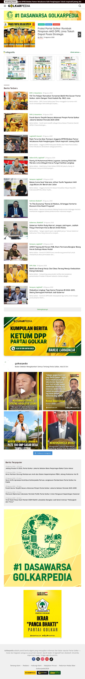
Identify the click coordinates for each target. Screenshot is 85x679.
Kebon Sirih (33, 158)
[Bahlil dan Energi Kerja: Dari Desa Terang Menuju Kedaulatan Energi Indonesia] (16, 273)
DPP (40, 24)
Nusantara (38, 93)
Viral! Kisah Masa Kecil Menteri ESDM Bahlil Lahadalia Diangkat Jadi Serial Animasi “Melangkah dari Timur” (41, 501)
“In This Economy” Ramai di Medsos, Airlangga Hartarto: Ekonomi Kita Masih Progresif (53, 205)
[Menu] (5, 6)
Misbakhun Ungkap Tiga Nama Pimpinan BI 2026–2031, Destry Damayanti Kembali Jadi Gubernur (52, 291)
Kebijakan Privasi (50, 666)
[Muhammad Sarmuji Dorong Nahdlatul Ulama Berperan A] (23, 391)
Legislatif (32, 136)
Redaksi (26, 666)
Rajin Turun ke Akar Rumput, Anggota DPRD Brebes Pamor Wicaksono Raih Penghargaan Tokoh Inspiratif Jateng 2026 (54, 140)
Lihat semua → (75, 52)
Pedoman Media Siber (67, 666)
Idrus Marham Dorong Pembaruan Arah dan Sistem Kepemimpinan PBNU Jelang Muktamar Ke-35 (42, 474)
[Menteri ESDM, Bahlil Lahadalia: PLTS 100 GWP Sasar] (23, 430)
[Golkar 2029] (55, 673)
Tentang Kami (15, 666)
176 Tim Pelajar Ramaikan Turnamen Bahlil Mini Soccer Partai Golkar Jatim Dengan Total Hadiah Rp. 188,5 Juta (55, 97)
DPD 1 (31, 93)
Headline (45, 24)
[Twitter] (38, 659)
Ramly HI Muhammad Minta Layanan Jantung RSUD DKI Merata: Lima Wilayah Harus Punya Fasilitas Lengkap (52, 162)
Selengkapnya (42, 309)
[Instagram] (42, 659)
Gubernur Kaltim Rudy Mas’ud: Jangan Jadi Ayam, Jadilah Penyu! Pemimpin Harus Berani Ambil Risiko (53, 226)
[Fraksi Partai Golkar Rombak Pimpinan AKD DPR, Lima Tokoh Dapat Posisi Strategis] (42, 68)
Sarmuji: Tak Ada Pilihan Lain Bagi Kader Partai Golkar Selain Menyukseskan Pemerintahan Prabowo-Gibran (57, 33)
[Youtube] (47, 659)
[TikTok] (51, 659)
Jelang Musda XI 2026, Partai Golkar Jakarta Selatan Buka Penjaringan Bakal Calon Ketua (39, 468)
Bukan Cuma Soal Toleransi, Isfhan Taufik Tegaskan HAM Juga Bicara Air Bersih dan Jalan (53, 183)
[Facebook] (33, 659)
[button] (5, 34)
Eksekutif (39, 201)
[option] (42, 34)
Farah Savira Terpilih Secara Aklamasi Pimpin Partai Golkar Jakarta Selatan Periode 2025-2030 (54, 118)
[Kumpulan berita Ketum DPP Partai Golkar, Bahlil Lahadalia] (42, 336)
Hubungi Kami (36, 666)
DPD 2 (31, 114)
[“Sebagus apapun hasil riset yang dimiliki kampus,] (62, 391)
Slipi (52, 24)
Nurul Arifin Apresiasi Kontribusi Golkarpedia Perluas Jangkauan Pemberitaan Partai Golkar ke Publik (41, 481)
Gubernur (32, 222)
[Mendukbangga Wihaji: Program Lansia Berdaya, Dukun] (62, 430)
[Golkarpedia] (18, 5)
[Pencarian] (80, 6)
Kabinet (32, 201)
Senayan (32, 179)
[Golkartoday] (42, 673)
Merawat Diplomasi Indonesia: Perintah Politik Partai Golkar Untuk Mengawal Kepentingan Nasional (42, 494)
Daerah (39, 136)
